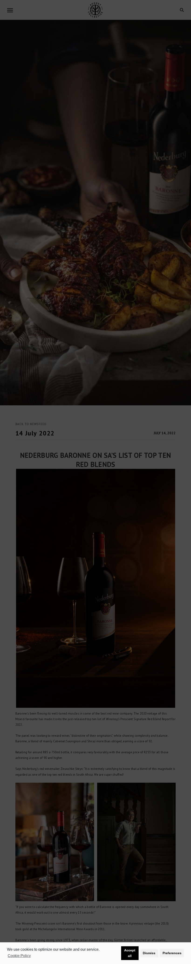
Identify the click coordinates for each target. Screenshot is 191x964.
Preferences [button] (172, 953)
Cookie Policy (19, 956)
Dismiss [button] (149, 953)
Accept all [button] (129, 953)
